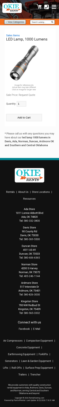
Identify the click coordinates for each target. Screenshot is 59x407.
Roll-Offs (17, 367)
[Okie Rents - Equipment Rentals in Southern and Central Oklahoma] (12, 12)
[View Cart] (39, 7)
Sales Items (13, 35)
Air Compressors (13, 340)
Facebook (24, 328)
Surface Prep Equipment (39, 367)
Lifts (5, 367)
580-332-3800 (32, 220)
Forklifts (43, 354)
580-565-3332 (32, 312)
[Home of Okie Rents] (29, 184)
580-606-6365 (32, 257)
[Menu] (54, 7)
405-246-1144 (32, 276)
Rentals (10, 191)
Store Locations (41, 191)
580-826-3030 (32, 294)
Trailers (22, 374)
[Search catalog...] (52, 22)
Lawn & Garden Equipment (36, 360)
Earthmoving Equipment (21, 354)
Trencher (35, 374)
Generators (11, 360)
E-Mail (36, 328)
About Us (23, 191)
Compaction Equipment (39, 340)
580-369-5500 (32, 239)
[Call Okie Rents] (46, 7)
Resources (29, 198)
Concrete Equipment (28, 347)
